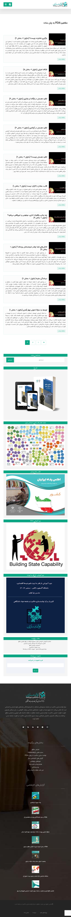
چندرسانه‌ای (35, 767)
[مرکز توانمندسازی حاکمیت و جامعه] (60, 4)
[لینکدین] (33, 727)
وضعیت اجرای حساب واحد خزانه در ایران (35, 861)
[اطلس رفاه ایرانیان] (35, 494)
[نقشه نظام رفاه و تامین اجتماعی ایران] (35, 445)
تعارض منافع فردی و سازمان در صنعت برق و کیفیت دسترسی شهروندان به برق (35, 891)
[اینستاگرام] (47, 727)
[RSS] (28, 727)
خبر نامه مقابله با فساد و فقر (35, 770)
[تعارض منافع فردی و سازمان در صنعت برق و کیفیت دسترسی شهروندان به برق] (35, 884)
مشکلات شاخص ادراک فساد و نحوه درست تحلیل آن (35, 876)
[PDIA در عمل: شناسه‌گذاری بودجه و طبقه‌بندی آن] (35, 810)
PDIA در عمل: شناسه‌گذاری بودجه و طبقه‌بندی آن (35, 817)
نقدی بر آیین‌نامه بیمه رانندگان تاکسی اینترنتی (35, 643)
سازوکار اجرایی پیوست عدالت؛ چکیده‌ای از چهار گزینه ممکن (35, 832)
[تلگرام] (42, 727)
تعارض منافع (35, 749)
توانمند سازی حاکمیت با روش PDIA (35, 755)
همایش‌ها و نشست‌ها (35, 764)
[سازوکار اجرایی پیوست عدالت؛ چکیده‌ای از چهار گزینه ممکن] (35, 825)
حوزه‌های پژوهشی (35, 761)
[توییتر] (23, 727)
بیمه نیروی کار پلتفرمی (34, 647)
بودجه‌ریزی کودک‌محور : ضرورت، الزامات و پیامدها (34, 649)
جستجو (10, 360)
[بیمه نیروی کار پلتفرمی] (35, 795)
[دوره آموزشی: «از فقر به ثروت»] (35, 605)
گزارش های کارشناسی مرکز (35, 758)
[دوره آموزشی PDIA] (35, 546)
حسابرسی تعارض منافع (34, 645)
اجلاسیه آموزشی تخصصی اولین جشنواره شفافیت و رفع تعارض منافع (34, 642)
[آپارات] (38, 727)
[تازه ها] (35, 393)
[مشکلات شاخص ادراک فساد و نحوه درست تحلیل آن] (35, 869)
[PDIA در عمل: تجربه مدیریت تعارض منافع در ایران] (35, 839)
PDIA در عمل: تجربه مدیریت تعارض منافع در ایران (35, 847)
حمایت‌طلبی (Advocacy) (35, 752)
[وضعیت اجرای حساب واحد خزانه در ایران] (35, 854)
